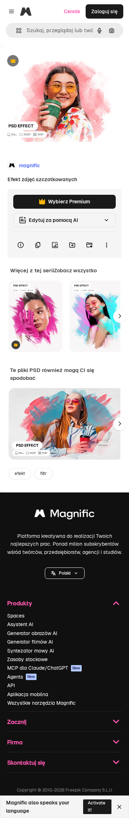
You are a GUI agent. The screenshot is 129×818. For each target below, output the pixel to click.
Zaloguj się (104, 11)
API (11, 685)
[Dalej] (119, 316)
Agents (21, 677)
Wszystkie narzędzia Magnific (41, 703)
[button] (65, 573)
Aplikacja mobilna (27, 694)
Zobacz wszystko (75, 270)
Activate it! (96, 806)
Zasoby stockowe (27, 659)
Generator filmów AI (30, 642)
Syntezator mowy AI (30, 651)
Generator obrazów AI (32, 633)
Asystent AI (20, 624)
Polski (65, 573)
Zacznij (17, 721)
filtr (43, 473)
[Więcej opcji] (106, 245)
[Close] (119, 807)
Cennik (72, 11)
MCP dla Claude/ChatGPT (43, 668)
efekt (20, 473)
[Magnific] (64, 515)
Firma (15, 742)
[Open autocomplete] (16, 30)
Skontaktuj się (26, 762)
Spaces (15, 616)
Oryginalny (49, 61)
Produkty (19, 603)
